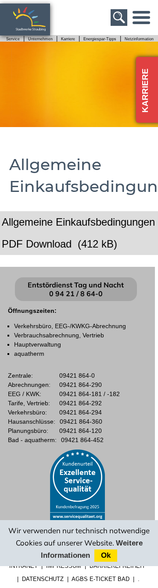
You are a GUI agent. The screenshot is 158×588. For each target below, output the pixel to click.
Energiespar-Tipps (99, 39)
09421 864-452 (82, 439)
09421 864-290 (80, 384)
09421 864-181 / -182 (89, 393)
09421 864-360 (81, 421)
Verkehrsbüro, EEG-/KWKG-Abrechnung (70, 325)
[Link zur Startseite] (34, 31)
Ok (106, 555)
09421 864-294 (80, 412)
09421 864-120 (80, 430)
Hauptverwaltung (37, 344)
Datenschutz (43, 579)
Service (13, 39)
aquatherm (29, 353)
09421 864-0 (77, 375)
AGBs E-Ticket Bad (100, 579)
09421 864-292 (80, 403)
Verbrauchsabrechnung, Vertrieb (59, 335)
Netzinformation (139, 39)
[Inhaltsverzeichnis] (141, 17)
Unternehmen (40, 39)
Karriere (68, 39)
